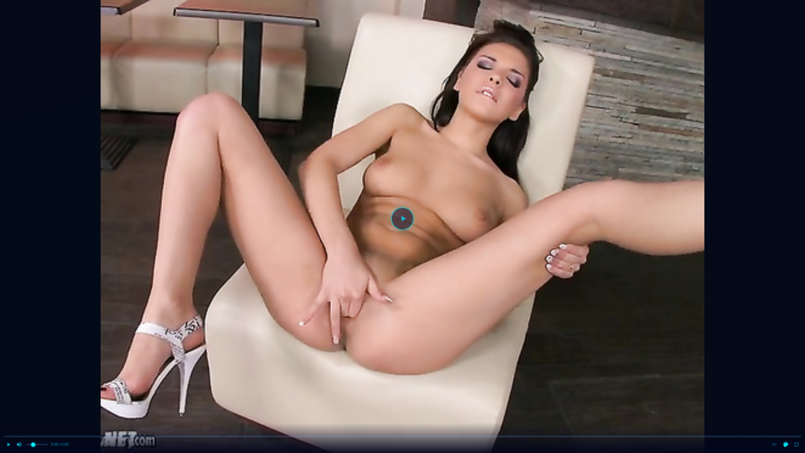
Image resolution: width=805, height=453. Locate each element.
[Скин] (786, 444)
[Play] (402, 218)
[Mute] (19, 444)
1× (774, 444)
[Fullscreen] (796, 444)
